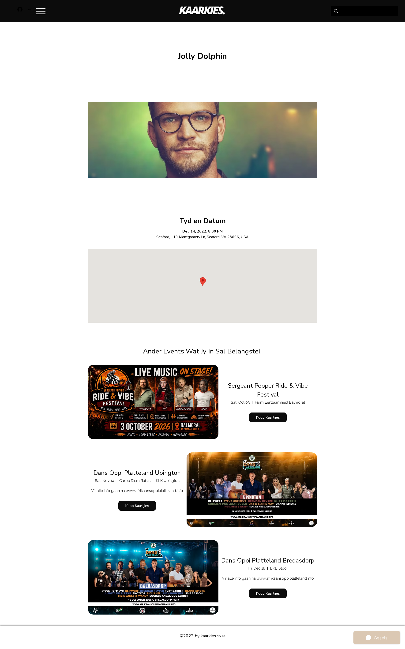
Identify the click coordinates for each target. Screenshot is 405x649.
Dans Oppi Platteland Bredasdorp (267, 560)
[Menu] (41, 11)
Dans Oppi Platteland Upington (137, 473)
